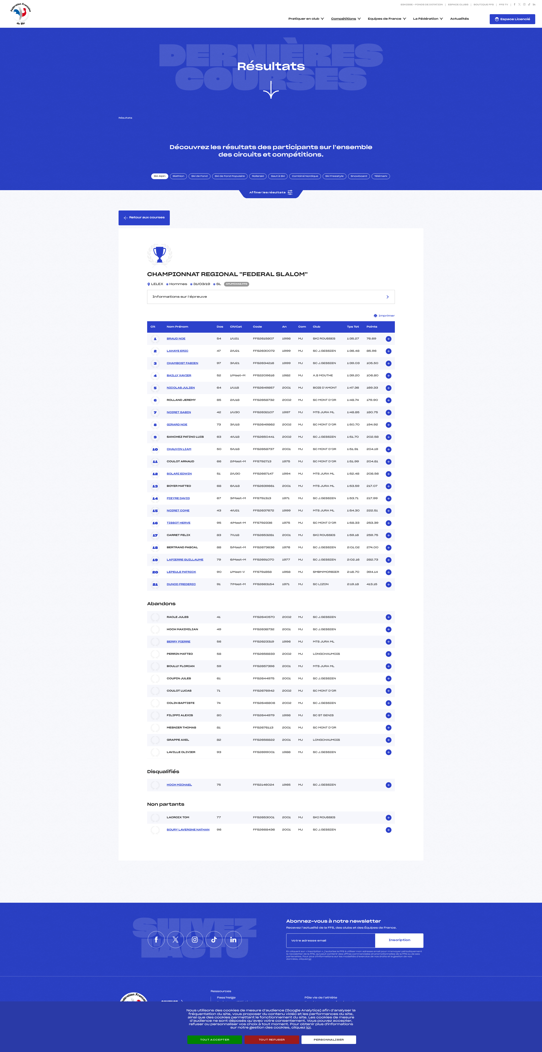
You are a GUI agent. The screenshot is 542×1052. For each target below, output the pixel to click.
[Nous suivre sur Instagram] (524, 5)
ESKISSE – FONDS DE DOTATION (422, 5)
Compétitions (343, 19)
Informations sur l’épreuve (179, 296)
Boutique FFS (484, 5)
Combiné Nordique (305, 176)
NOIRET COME (178, 510)
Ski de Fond (199, 176)
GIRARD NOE (177, 425)
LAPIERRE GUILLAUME (185, 560)
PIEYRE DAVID (178, 498)
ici (309, 959)
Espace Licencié (515, 19)
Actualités (459, 19)
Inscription (399, 940)
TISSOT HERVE (179, 523)
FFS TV (503, 5)
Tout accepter (214, 1039)
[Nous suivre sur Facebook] (514, 5)
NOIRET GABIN (179, 412)
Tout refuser (272, 1039)
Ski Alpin (160, 176)
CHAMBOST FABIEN (182, 363)
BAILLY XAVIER (179, 375)
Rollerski (258, 176)
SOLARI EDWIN (179, 474)
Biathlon (178, 176)
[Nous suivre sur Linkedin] (534, 5)
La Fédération (425, 19)
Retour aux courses (147, 217)
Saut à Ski (278, 176)
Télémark (380, 176)
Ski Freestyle (334, 176)
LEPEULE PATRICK (181, 572)
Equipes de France (384, 19)
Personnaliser (329, 1039)
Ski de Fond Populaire (230, 176)
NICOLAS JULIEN (181, 388)
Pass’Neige (226, 998)
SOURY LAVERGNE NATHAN (188, 830)
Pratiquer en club (304, 19)
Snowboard (359, 176)
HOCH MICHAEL (179, 785)
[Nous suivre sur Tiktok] (529, 5)
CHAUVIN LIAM (179, 449)
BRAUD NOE (176, 339)
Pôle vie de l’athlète (321, 998)
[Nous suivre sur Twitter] (519, 5)
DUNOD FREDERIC (181, 584)
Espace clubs (458, 5)
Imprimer (387, 315)
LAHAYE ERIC (177, 351)
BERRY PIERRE (178, 642)
